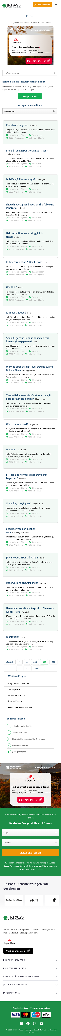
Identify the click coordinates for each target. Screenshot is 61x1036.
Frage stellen (30, 96)
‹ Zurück (9, 662)
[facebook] (21, 1023)
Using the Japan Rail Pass (18, 683)
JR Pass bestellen (42, 4)
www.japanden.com (41, 30)
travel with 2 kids (19, 732)
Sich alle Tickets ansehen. (31, 865)
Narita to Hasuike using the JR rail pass (28, 739)
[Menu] (56, 4)
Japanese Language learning (20, 706)
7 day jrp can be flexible (21, 726)
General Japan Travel (16, 695)
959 (27, 668)
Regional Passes (15, 701)
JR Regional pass (19, 751)
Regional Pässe (36, 869)
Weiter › (39, 668)
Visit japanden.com (16, 951)
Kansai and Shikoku (20, 745)
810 (53, 662)
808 (35, 662)
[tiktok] (28, 1023)
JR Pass (20, 1029)
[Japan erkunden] (11, 5)
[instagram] (34, 1023)
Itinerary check (14, 689)
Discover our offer (36, 60)
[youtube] (41, 1023)
